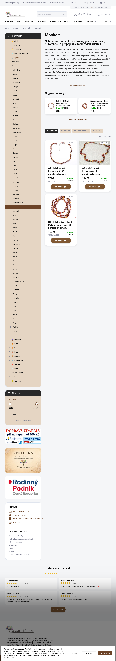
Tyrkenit (15, 306)
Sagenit (15, 269)
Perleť (15, 232)
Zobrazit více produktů (78, 120)
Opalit (15, 228)
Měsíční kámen (18, 203)
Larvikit (15, 190)
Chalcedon (16, 128)
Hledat (64, 14)
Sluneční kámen (18, 281)
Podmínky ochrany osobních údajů (35, 3)
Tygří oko (16, 302)
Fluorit (15, 111)
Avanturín (16, 99)
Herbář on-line (19, 377)
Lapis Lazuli (17, 182)
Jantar (15, 141)
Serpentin (16, 277)
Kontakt (11, 551)
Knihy (16, 368)
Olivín (15, 223)
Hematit (15, 120)
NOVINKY (17, 45)
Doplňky (17, 356)
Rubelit (15, 252)
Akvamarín (16, 82)
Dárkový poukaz (17, 373)
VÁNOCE (17, 381)
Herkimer (16, 124)
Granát (15, 116)
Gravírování (18, 360)
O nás (11, 548)
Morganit (16, 211)
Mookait (16, 207)
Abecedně (97, 131)
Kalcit (15, 149)
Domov (16, 352)
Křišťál (15, 161)
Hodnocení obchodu (58, 568)
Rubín (15, 257)
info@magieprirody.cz (21, 511)
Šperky (16, 58)
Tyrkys (15, 310)
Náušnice (15, 66)
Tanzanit (16, 290)
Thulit (15, 294)
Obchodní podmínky (12, 3)
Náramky (15, 62)
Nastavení (73, 653)
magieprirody (18, 522)
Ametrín (15, 78)
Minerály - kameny (21, 53)
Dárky (16, 344)
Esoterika (17, 340)
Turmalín (16, 298)
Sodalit (15, 286)
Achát (15, 74)
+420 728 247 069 (19, 515)
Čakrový (15, 107)
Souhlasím (106, 653)
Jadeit (15, 136)
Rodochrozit (17, 244)
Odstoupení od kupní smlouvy (19, 554)
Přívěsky (15, 327)
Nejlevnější (52, 131)
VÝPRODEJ (18, 49)
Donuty (14, 335)
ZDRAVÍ (17, 364)
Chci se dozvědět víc (77, 86)
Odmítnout (89, 653)
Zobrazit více (58, 609)
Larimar (15, 186)
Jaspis (15, 145)
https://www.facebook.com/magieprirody (28, 518)
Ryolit (15, 265)
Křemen (15, 157)
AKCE (16, 41)
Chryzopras (17, 132)
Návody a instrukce (57, 3)
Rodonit (15, 248)
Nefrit (15, 215)
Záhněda (16, 319)
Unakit (15, 315)
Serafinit (16, 273)
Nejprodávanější (81, 131)
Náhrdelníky (16, 70)
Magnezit (16, 194)
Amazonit (16, 95)
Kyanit (15, 174)
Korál (14, 165)
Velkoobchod (13, 545)
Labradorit (16, 178)
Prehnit (15, 240)
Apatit (15, 91)
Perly (14, 236)
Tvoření (17, 348)
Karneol (15, 153)
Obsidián (16, 219)
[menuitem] (10, 21)
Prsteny (15, 331)
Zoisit (15, 323)
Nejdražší (65, 131)
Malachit (16, 199)
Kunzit (15, 169)
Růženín (15, 261)
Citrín (14, 103)
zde (12, 658)
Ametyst (16, 87)
